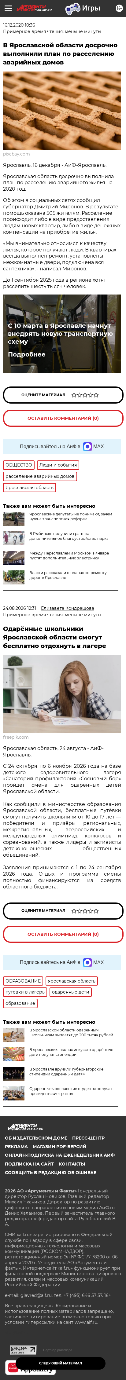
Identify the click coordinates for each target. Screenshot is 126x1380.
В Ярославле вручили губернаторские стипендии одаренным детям (66, 1071)
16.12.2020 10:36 (19, 25)
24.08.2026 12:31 (19, 608)
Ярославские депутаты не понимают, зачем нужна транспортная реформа (70, 516)
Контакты (72, 1164)
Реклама (16, 1146)
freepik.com (16, 737)
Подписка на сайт (29, 1164)
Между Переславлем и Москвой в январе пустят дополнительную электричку (69, 555)
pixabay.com (16, 154)
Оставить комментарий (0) (63, 418)
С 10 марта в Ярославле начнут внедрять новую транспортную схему (60, 333)
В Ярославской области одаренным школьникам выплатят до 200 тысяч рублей (71, 1032)
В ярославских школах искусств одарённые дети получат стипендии (71, 1052)
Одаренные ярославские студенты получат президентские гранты (70, 1091)
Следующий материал (60, 1363)
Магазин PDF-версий (60, 1146)
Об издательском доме (36, 1138)
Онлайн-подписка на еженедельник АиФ (60, 1155)
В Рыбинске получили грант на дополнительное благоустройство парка (69, 536)
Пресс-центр (88, 1138)
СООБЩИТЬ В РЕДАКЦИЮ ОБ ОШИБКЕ (50, 1172)
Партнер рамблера (57, 1350)
